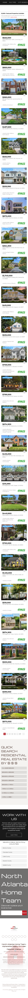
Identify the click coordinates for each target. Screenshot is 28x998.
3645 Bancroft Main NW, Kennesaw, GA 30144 (13, 456)
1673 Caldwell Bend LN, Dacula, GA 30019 (13, 188)
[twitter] (9, 936)
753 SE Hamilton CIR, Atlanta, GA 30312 (13, 604)
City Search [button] (23, 2)
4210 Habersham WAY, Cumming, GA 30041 (12, 40)
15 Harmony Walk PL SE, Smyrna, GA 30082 (12, 159)
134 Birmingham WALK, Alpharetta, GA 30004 (13, 70)
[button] (24, 913)
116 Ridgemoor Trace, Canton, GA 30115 (12, 634)
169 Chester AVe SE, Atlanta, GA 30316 (12, 218)
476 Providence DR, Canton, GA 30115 (12, 396)
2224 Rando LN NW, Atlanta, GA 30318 (12, 515)
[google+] (15, 939)
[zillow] (12, 936)
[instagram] (15, 936)
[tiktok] (22, 936)
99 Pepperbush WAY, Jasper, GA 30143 (12, 485)
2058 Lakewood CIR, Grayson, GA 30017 (13, 307)
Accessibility (14, 987)
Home (5, 2)
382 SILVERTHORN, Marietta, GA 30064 (13, 128)
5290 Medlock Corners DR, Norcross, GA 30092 (13, 248)
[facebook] (3, 936)
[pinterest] (12, 939)
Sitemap (23, 985)
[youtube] (19, 936)
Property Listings (16, 985)
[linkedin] (6, 936)
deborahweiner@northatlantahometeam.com (14, 956)
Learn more (13, 17)
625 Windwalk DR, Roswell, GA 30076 (12, 723)
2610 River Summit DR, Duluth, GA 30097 (13, 337)
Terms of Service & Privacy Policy (10, 984)
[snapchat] (25, 936)
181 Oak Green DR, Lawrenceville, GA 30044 (12, 99)
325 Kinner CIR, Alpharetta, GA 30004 (12, 426)
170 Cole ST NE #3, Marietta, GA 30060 (12, 545)
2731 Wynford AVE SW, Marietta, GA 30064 (14, 664)
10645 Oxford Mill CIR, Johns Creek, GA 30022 (12, 575)
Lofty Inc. (11, 989)
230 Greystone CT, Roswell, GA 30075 (12, 366)
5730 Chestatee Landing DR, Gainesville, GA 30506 (13, 278)
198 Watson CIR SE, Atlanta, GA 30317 (12, 693)
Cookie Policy (22, 984)
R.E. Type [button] (12, 2)
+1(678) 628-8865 (14, 954)
